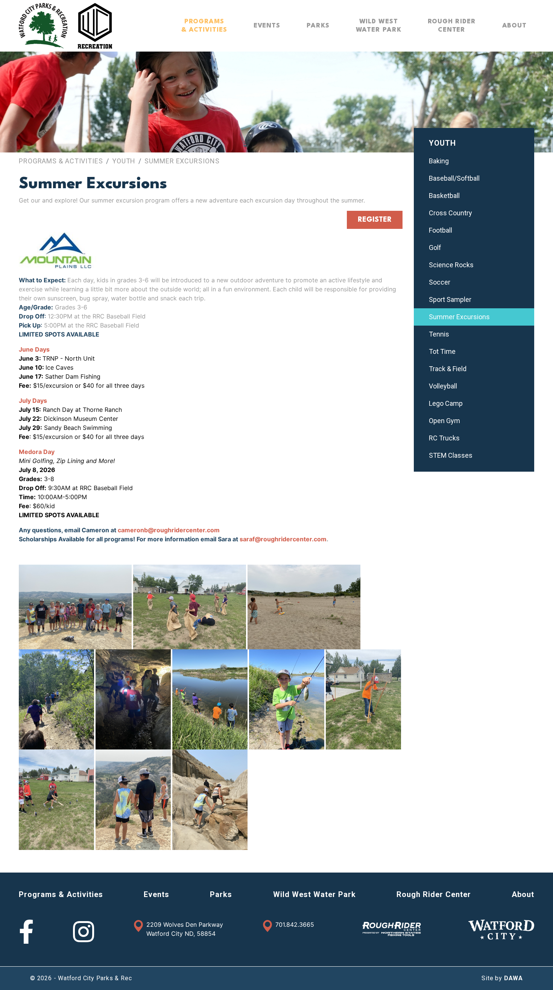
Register (375, 219)
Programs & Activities (61, 161)
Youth (124, 161)
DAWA (513, 978)
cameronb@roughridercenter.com (169, 530)
